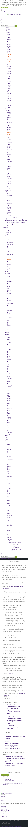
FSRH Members (9, 263)
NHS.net (11, 673)
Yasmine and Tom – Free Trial (9, 74)
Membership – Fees (8, 778)
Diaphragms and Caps (12, 710)
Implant (8, 713)
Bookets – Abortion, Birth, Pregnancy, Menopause (13, 783)
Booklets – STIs (7, 781)
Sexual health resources (5, 807)
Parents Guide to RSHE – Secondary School (16, 220)
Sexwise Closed (5, 784)
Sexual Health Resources (9, 134)
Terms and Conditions (17, 826)
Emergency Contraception (13, 711)
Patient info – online (4, 809)
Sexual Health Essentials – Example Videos (9, 150)
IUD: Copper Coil (11, 716)
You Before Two (8, 187)
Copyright (11, 826)
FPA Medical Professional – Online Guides (8, 232)
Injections (9, 715)
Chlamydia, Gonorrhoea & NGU (12, 735)
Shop (6, 330)
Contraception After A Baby (13, 706)
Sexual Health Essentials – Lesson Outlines (9, 179)
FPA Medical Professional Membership (10, 242)
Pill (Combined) (10, 725)
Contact (16, 546)
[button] (1, 9)
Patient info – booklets (5, 810)
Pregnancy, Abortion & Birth (9, 387)
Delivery (2, 800)
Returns (2, 801)
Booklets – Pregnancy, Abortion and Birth (9, 318)
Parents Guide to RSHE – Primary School (16, 219)
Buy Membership (5, 775)
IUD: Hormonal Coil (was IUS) (14, 718)
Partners (9, 259)
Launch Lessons (4, 7)
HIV (5, 740)
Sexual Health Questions (15, 542)
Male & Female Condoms (13, 704)
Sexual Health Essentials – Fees (9, 160)
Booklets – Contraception (9, 780)
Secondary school (4, 806)
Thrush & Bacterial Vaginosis (12, 743)
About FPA (15, 544)
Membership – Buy (8, 779)
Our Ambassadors (17, 551)
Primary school (3, 805)
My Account (3, 796)
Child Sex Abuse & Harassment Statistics (10, 212)
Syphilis (7, 741)
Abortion (7, 766)
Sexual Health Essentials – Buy (9, 169)
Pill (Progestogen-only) (12, 727)
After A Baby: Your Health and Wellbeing (15, 758)
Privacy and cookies (4, 826)
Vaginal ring (10, 728)
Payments (2, 799)
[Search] (16, 26)
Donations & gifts (17, 549)
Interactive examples (9, 81)
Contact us (3, 813)
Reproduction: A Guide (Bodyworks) (14, 756)
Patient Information (9, 377)
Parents (15, 217)
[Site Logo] (8, 11)
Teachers (7, 27)
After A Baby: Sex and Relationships (14, 763)
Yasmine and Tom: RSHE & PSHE (9, 58)
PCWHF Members (9, 269)
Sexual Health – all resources (9, 288)
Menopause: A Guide (10, 765)
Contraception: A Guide (12, 708)
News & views (3, 817)
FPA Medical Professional (7, 776)
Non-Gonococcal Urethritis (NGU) (13, 748)
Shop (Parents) (16, 224)
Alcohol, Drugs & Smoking (9, 340)
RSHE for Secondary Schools (7, 109)
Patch (8, 723)
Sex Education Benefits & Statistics (9, 197)
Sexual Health (8, 423)
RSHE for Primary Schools (8, 31)
